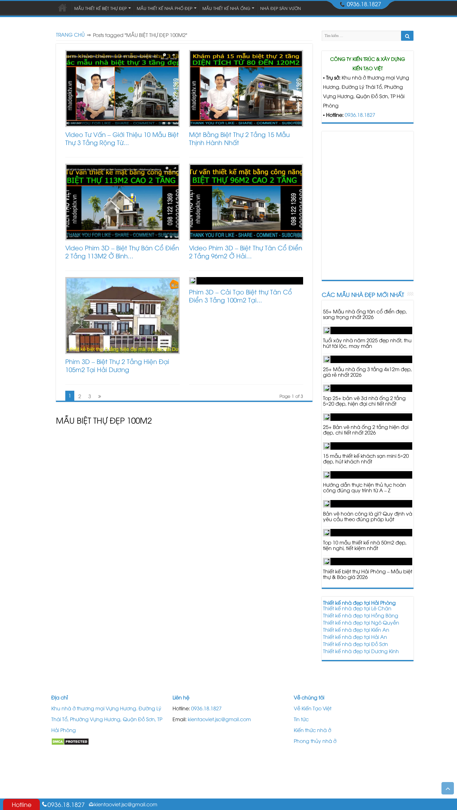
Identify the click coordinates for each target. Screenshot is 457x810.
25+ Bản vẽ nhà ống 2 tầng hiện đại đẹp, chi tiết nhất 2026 (366, 429)
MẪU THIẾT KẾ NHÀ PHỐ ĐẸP (164, 8)
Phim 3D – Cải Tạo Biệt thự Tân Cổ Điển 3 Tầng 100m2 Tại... (240, 295)
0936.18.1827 (360, 114)
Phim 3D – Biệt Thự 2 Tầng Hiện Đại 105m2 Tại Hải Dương (117, 365)
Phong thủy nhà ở (315, 740)
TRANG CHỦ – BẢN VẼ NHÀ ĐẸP (62, 7)
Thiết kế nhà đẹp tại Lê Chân (357, 608)
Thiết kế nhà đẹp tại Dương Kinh (361, 651)
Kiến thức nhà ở (312, 729)
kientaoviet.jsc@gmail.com (219, 719)
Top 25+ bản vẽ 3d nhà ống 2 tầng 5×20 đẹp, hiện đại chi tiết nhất (364, 400)
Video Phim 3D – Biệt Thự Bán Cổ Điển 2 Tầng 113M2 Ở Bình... (122, 251)
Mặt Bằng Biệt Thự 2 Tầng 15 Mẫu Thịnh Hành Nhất (239, 138)
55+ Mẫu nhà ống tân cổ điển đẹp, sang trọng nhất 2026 (365, 314)
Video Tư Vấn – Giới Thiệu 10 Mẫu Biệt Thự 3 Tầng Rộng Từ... (122, 138)
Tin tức (301, 719)
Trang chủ (70, 34)
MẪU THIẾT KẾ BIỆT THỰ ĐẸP (100, 8)
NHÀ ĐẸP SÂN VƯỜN (280, 8)
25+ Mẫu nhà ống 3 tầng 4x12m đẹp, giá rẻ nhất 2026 (367, 372)
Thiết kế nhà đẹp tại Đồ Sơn (355, 643)
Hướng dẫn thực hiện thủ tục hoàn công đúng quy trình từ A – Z (364, 487)
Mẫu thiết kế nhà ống (226, 8)
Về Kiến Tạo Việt (312, 708)
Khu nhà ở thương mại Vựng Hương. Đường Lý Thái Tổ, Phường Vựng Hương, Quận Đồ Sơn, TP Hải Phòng (106, 719)
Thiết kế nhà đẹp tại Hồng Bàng (360, 615)
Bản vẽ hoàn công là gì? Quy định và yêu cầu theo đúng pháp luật (367, 516)
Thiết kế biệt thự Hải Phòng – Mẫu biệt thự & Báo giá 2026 (367, 574)
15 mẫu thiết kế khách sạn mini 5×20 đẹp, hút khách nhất (366, 458)
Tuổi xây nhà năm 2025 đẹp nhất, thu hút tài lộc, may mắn (367, 343)
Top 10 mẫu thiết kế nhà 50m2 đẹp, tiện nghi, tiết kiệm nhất (365, 545)
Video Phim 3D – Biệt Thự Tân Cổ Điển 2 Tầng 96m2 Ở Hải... (245, 251)
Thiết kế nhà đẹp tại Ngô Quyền (361, 622)
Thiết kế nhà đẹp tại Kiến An (356, 629)
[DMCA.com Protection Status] (70, 740)
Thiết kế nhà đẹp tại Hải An (355, 636)
